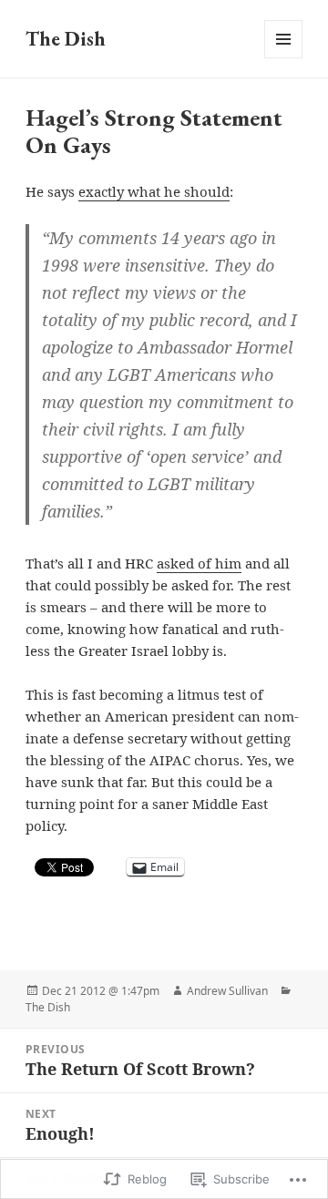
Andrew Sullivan (227, 991)
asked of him (199, 563)
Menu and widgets (283, 57)
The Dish (66, 39)
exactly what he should (154, 191)
